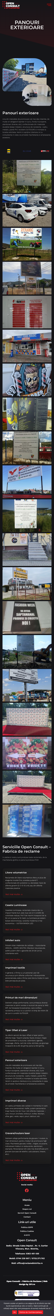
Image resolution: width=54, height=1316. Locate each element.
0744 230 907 (23, 1258)
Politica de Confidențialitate (30, 1312)
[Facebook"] (27, 1190)
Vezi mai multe (12, 894)
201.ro (32, 1284)
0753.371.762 (38, 1258)
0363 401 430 (32, 1253)
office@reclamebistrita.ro (30, 1263)
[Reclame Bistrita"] (15, 5)
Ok (14, 1312)
